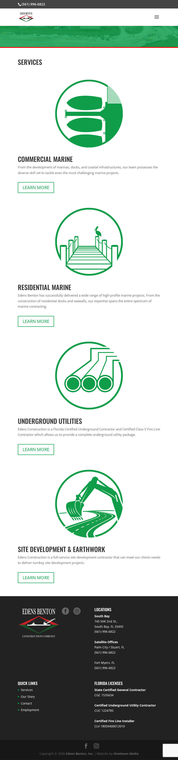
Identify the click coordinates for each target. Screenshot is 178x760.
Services (27, 690)
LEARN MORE (36, 187)
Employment (30, 710)
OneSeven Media (126, 754)
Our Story (28, 697)
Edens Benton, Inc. (80, 754)
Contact (26, 703)
